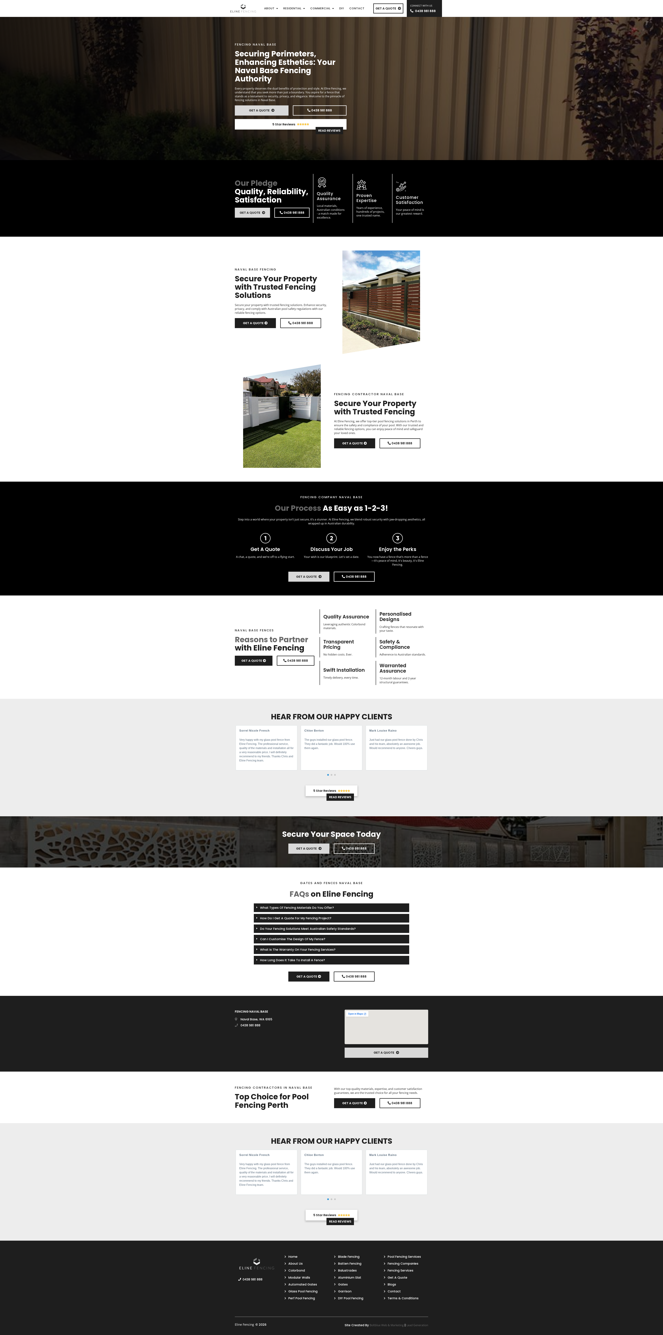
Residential (292, 8)
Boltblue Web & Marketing (387, 1325)
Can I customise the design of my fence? (292, 939)
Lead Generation (417, 1325)
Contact (356, 8)
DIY (341, 8)
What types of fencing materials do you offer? (297, 907)
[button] (328, 775)
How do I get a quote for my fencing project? (295, 918)
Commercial (320, 8)
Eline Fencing (244, 1324)
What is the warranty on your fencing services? (297, 949)
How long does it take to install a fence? (292, 960)
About (269, 8)
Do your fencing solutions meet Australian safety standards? (308, 929)
